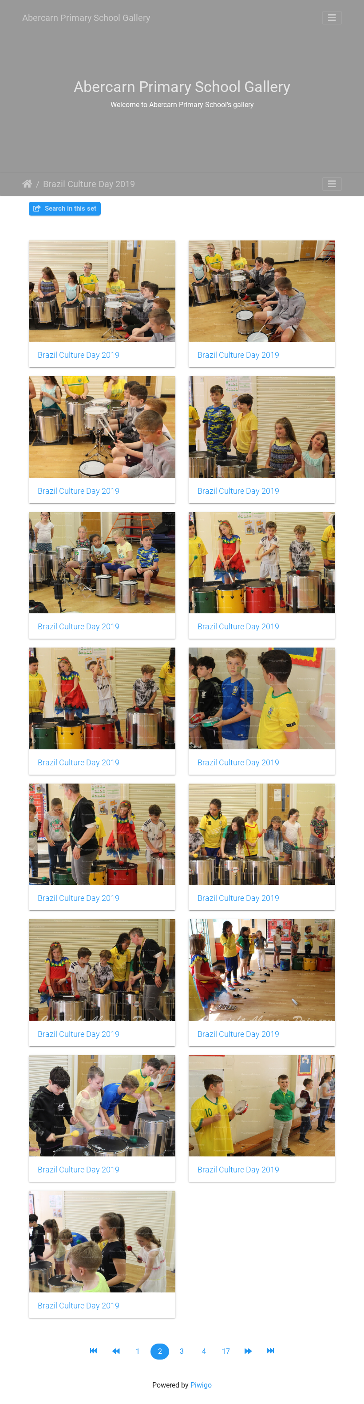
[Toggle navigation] (332, 17)
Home (27, 184)
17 (226, 1351)
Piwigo (201, 1385)
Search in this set (69, 208)
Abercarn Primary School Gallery (86, 17)
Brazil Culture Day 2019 (89, 184)
